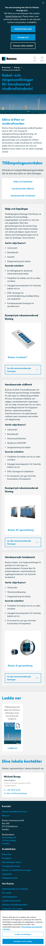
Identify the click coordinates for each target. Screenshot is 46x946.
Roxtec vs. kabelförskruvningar (16, 870)
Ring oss (6, 815)
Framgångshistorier (11, 866)
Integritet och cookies (12, 908)
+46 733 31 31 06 (13, 790)
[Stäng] (43, 2)
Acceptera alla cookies (23, 941)
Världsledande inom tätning (15, 889)
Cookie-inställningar (23, 934)
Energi (17, 67)
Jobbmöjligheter (9, 896)
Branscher (6, 67)
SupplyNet (7, 874)
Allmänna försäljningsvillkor (15, 904)
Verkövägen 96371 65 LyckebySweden (9, 840)
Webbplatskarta (10, 878)
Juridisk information (11, 900)
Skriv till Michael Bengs (17, 793)
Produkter (6, 858)
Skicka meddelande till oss (14, 811)
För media (6, 893)
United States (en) (13, 16)
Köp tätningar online (11, 862)
